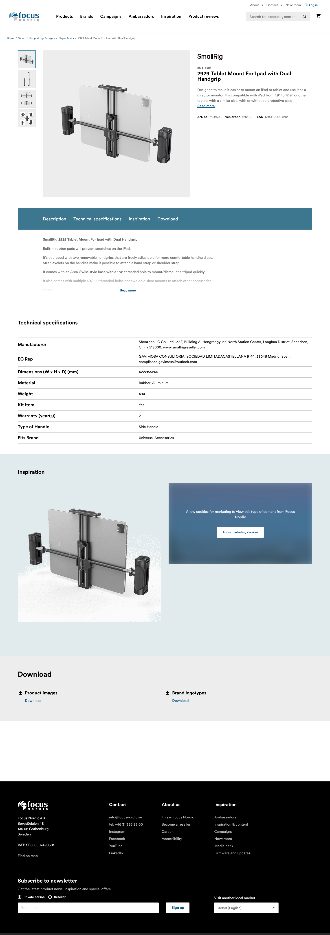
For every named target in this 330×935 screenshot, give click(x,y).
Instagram (117, 831)
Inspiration (171, 17)
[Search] (304, 16)
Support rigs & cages (42, 38)
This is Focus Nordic (178, 817)
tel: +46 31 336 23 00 (126, 824)
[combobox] (278, 16)
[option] (27, 59)
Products (64, 17)
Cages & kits (66, 38)
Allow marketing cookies (240, 532)
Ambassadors (141, 17)
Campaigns (110, 17)
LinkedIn (116, 853)
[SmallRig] (209, 57)
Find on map (28, 856)
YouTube (116, 846)
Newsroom (293, 5)
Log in (313, 5)
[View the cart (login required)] (318, 16)
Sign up (178, 908)
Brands (86, 17)
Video (22, 38)
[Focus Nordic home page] (24, 16)
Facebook (117, 839)
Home (10, 38)
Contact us (274, 5)
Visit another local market (234, 898)
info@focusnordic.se (125, 817)
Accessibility (172, 839)
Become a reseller (176, 824)
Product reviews (203, 17)
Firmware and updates (232, 853)
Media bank (223, 846)
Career (167, 831)
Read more (206, 106)
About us (256, 5)
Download (33, 700)
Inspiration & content (231, 824)
